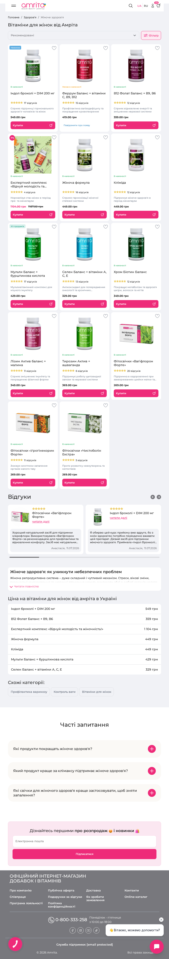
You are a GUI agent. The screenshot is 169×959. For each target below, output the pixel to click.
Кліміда (120, 183)
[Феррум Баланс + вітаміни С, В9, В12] (84, 65)
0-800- (71, 919)
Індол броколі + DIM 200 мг (33, 93)
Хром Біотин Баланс (130, 272)
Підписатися (84, 854)
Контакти (132, 890)
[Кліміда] (136, 155)
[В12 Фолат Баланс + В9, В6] (136, 65)
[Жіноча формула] (84, 155)
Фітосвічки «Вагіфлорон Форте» (133, 363)
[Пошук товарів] (131, 6)
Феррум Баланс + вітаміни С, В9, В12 (84, 95)
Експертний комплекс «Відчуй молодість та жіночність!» (29, 184)
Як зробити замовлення (95, 898)
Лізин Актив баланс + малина (28, 363)
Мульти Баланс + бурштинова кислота (28, 274)
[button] (153, 497)
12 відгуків (133, 103)
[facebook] (73, 930)
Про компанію (21, 890)
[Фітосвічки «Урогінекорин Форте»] (33, 423)
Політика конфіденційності (61, 905)
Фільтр (154, 35)
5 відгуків (82, 460)
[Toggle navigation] (13, 6)
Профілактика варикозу (29, 691)
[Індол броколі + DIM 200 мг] (33, 65)
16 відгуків (82, 192)
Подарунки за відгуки (65, 896)
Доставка (93, 890)
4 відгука (29, 192)
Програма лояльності (26, 903)
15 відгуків (82, 103)
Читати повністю (26, 586)
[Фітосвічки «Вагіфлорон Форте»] (136, 333)
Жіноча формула (76, 183)
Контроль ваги (64, 691)
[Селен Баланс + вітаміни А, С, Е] (84, 244)
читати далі (41, 521)
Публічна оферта (61, 890)
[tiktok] (96, 930)
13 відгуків (82, 281)
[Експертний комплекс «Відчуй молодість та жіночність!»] (33, 155)
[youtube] (88, 930)
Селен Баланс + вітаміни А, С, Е (84, 274)
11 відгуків (30, 370)
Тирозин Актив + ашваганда (76, 363)
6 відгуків (82, 370)
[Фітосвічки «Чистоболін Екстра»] (84, 423)
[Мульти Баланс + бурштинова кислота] (33, 244)
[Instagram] (80, 930)
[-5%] (152, 6)
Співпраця (18, 896)
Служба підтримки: (84, 944)
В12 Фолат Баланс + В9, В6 (135, 93)
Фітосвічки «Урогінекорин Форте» (32, 452)
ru (146, 5)
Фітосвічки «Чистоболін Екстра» (81, 452)
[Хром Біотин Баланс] (136, 244)
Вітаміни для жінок (96, 691)
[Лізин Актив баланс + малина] (33, 333)
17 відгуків (30, 103)
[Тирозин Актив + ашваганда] (84, 333)
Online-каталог (136, 896)
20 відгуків (134, 370)
